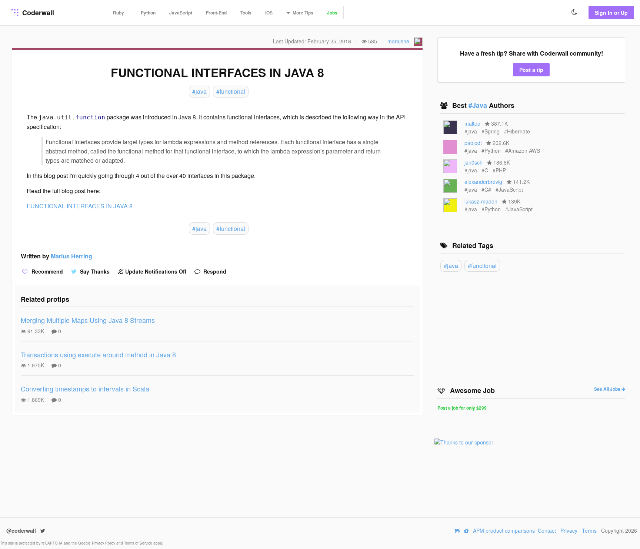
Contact (547, 530)
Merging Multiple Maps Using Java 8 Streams (88, 320)
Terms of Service (138, 543)
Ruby (118, 12)
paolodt (473, 142)
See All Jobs (607, 389)
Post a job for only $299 (462, 407)
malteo (472, 123)
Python (148, 12)
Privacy (568, 530)
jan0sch (473, 162)
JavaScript (180, 12)
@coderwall (21, 530)
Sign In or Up (611, 12)
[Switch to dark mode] (574, 12)
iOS (269, 12)
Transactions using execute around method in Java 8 (98, 354)
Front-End (216, 12)
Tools (245, 12)
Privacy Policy (104, 543)
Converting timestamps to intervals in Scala (85, 388)
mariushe (398, 41)
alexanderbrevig (483, 181)
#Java (479, 105)
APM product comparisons (504, 530)
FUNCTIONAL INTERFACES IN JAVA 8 (80, 206)
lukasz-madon (480, 201)
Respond (214, 271)
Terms (589, 530)
